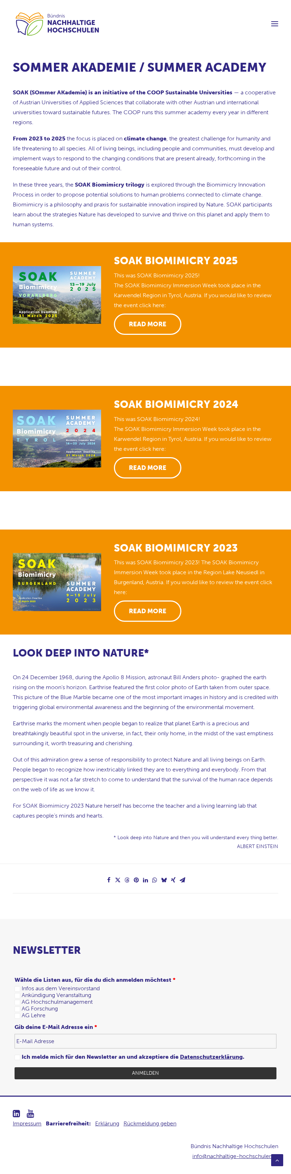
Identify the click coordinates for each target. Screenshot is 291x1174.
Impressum (27, 1123)
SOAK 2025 (176, 261)
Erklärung (107, 1123)
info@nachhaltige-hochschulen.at (235, 1156)
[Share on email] (182, 880)
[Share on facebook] (108, 880)
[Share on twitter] (118, 880)
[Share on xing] (173, 880)
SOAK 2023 (176, 548)
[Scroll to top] (277, 1159)
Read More (147, 324)
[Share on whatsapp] (154, 880)
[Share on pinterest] (136, 880)
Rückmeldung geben (149, 1123)
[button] (274, 24)
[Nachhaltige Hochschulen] (58, 24)
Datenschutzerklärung (211, 1056)
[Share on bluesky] (164, 880)
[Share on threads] (127, 880)
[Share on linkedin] (145, 880)
